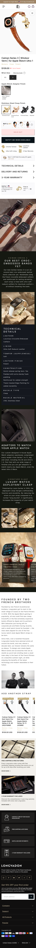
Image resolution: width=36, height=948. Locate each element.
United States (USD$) (10, 943)
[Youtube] (14, 878)
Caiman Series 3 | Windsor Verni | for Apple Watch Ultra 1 (17, 59)
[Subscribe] (31, 896)
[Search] (29, 6)
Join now (11, 159)
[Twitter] (19, 878)
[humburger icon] (4, 6)
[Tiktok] (24, 878)
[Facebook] (9, 878)
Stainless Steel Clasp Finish (13, 103)
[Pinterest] (30, 878)
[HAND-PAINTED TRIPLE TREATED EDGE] (20, 544)
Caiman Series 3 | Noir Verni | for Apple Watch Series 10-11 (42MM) (23, 721)
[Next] (34, 109)
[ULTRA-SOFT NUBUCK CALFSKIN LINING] (21, 548)
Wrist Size (6, 73)
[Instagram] (4, 878)
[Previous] (2, 109)
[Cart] (33, 6)
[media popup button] (32, 13)
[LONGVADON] (18, 6)
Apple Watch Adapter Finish (14, 84)
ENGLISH (25, 943)
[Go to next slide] (18, 188)
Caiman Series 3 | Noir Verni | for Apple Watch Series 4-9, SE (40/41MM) (8, 721)
